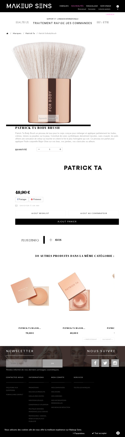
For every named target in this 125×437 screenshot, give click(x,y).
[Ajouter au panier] (12, 274)
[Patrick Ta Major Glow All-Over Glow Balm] (29, 291)
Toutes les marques (82, 387)
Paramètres (79, 433)
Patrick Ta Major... (30, 328)
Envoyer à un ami (29, 205)
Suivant (107, 339)
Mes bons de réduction (60, 407)
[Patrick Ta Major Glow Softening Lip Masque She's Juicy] (74, 291)
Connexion (91, 9)
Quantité (21, 150)
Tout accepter (100, 433)
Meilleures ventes (36, 396)
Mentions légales (36, 400)
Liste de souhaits (104, 9)
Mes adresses (56, 396)
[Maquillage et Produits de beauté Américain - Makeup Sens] (29, 6)
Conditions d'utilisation (38, 404)
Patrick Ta (30, 33)
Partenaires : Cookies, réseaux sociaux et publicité (37, 418)
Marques (17, 33)
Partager (22, 199)
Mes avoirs (55, 392)
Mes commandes (58, 387)
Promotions (34, 387)
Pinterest (37, 199)
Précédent (91, 339)
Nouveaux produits (37, 392)
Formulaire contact (14, 394)
